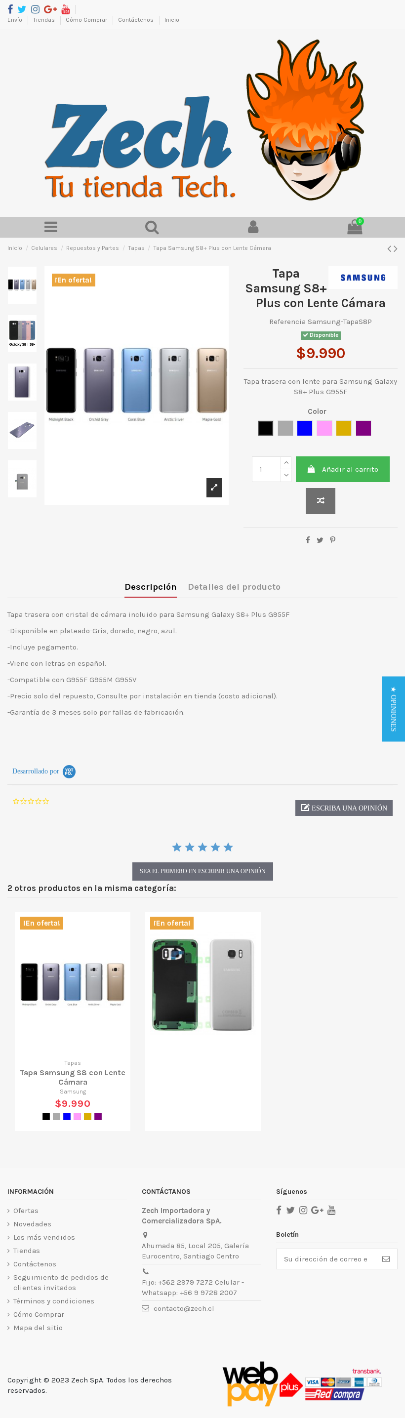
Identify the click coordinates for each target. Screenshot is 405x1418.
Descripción (150, 587)
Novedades (32, 1223)
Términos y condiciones (53, 1300)
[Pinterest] (332, 540)
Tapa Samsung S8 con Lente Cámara (72, 1077)
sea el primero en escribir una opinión (203, 871)
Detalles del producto (234, 587)
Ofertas (26, 1210)
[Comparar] (65, 1049)
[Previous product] (390, 248)
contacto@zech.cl (184, 1308)
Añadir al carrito (350, 469)
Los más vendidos (44, 1237)
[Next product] (396, 248)
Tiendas (44, 19)
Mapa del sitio (38, 1327)
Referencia (287, 321)
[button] (344, 808)
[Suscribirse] (386, 1259)
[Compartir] (308, 540)
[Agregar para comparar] (320, 501)
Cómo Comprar (87, 19)
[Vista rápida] (80, 1049)
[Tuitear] (320, 540)
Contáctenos (136, 19)
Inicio (171, 19)
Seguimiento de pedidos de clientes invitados (61, 1282)
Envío (15, 19)
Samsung (73, 1091)
